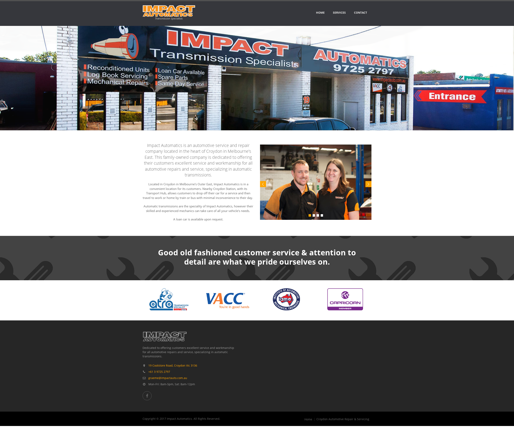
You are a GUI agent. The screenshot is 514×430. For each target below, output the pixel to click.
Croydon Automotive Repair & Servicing (342, 419)
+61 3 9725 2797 (159, 372)
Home (320, 12)
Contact (360, 12)
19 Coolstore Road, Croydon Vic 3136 (172, 365)
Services (339, 12)
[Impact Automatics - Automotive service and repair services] (316, 182)
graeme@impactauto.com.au (167, 378)
